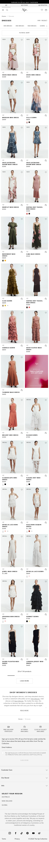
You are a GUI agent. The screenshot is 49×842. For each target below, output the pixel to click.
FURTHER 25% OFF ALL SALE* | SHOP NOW (24, 1)
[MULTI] (29, 576)
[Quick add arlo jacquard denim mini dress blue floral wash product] (46, 160)
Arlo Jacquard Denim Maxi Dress (10, 163)
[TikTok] (21, 833)
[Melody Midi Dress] (12, 414)
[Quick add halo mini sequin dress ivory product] (46, 522)
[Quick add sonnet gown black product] (46, 614)
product (44, 20)
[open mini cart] (46, 10)
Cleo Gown (7, 301)
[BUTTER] (29, 621)
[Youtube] (33, 833)
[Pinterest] (27, 833)
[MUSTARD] (5, 260)
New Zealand (7, 801)
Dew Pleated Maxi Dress (34, 348)
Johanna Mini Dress (11, 616)
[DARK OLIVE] (3, 260)
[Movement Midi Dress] (12, 233)
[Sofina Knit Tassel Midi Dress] (36, 280)
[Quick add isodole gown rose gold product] (22, 346)
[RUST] (29, 531)
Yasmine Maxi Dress (11, 392)
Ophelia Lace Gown (35, 571)
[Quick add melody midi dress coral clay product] (22, 433)
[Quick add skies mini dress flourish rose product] (46, 73)
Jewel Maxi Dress (9, 571)
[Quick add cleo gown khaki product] (22, 299)
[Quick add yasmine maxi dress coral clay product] (22, 390)
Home (4, 16)
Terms (4, 839)
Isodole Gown (8, 348)
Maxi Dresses (32, 26)
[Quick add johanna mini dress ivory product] (22, 614)
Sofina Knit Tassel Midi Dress (34, 208)
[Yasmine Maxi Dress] (12, 371)
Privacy (17, 839)
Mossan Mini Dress (10, 117)
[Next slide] (47, 26)
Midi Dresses (20, 26)
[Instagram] (10, 833)
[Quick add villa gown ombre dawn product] (46, 115)
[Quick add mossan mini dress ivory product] (22, 115)
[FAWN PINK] (5, 531)
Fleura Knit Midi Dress (33, 478)
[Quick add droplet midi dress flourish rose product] (22, 205)
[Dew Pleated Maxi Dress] (36, 326)
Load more (24, 681)
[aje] (24, 10)
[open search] (7, 10)
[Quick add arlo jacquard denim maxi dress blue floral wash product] (22, 160)
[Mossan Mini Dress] (12, 96)
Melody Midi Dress (10, 435)
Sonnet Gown (32, 616)
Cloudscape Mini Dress (9, 478)
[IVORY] (3, 484)
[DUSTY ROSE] (27, 213)
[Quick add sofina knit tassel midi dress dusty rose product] (46, 205)
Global (5, 805)
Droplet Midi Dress (10, 207)
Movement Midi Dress (8, 255)
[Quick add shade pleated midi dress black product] (22, 659)
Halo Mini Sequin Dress (33, 525)
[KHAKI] (3, 305)
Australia (6, 797)
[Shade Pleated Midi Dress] (12, 640)
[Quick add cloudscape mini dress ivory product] (22, 476)
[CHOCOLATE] (29, 122)
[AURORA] (5, 621)
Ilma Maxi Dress (33, 254)
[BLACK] (5, 484)
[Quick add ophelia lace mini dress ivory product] (22, 522)
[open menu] (3, 10)
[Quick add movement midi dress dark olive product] (22, 252)
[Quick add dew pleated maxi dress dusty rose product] (46, 346)
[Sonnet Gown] (36, 595)
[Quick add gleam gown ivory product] (46, 433)
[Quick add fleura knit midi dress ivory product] (46, 476)
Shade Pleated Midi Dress (10, 662)
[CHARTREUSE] (5, 305)
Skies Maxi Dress (9, 75)
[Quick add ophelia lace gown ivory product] (46, 569)
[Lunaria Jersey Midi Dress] (36, 640)
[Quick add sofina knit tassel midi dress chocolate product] (46, 299)
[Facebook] (15, 833)
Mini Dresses (8, 26)
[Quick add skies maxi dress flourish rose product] (22, 73)
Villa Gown (31, 117)
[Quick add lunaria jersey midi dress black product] (46, 659)
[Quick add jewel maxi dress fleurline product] (22, 569)
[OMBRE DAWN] (27, 122)
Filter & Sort (24, 33)
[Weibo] (39, 833)
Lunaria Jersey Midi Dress (34, 662)
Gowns (42, 26)
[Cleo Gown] (12, 280)
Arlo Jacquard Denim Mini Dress (33, 163)
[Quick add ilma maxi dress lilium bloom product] (46, 252)
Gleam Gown (32, 435)
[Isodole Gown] (12, 326)
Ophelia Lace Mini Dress (10, 525)
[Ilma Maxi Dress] (36, 233)
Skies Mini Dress (33, 75)
